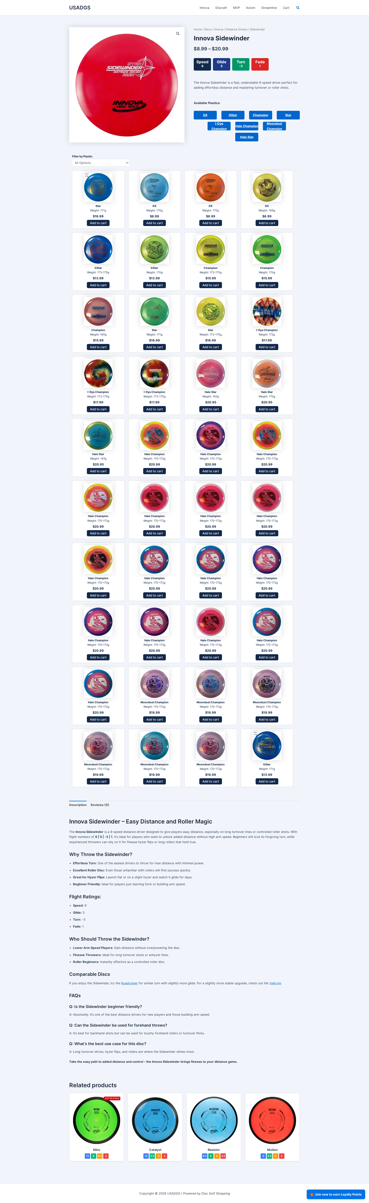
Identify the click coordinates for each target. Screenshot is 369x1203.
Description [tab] (78, 805)
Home (198, 29)
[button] (298, 8)
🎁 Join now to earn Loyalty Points (336, 1194)
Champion (260, 115)
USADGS (80, 8)
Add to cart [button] (98, 223)
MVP (236, 8)
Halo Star (247, 137)
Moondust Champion (274, 126)
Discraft (221, 8)
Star (288, 115)
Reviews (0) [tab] (100, 805)
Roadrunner (129, 983)
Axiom (250, 8)
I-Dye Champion (219, 126)
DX (205, 115)
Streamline (269, 8)
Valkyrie (275, 983)
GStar (233, 115)
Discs (208, 29)
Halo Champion (246, 126)
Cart (286, 8)
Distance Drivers (237, 29)
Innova (204, 8)
